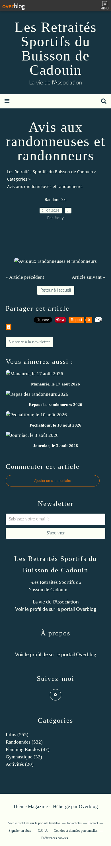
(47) (28, 749)
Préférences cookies (54, 838)
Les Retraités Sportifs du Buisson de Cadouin (55, 48)
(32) (24, 757)
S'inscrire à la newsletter (29, 342)
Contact (93, 823)
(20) (20, 764)
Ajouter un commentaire (52, 481)
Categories (17, 179)
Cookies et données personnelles (76, 831)
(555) (17, 734)
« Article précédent (25, 277)
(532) (24, 742)
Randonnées (55, 200)
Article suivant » (88, 277)
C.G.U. (43, 831)
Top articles (74, 823)
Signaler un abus (20, 831)
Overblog (88, 806)
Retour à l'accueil (55, 290)
